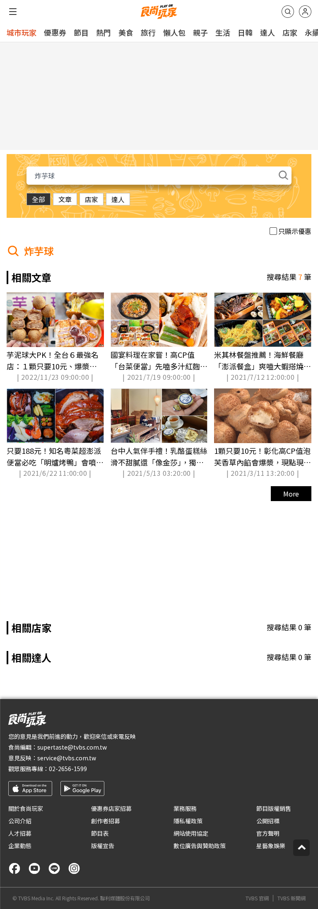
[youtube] (34, 868)
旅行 (148, 32)
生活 (222, 32)
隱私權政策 (187, 821)
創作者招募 (105, 821)
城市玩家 (21, 32)
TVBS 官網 (257, 898)
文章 (65, 199)
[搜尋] (288, 11)
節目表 (99, 833)
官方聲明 (267, 833)
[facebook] (14, 868)
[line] (54, 868)
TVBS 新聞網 (291, 898)
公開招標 (267, 821)
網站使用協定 (190, 833)
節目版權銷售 (273, 808)
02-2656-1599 (68, 768)
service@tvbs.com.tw (66, 758)
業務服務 (185, 808)
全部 (38, 199)
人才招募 (19, 833)
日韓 (245, 32)
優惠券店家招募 (111, 808)
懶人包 (174, 32)
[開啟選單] (13, 11)
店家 (289, 32)
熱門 (103, 32)
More (291, 494)
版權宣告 (102, 845)
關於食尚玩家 (25, 808)
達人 (267, 32)
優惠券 (55, 32)
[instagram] (74, 868)
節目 (81, 32)
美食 (125, 32)
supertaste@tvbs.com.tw (72, 747)
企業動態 (19, 845)
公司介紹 (19, 821)
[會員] (305, 11)
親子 (200, 32)
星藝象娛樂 (270, 845)
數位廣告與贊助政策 (199, 845)
